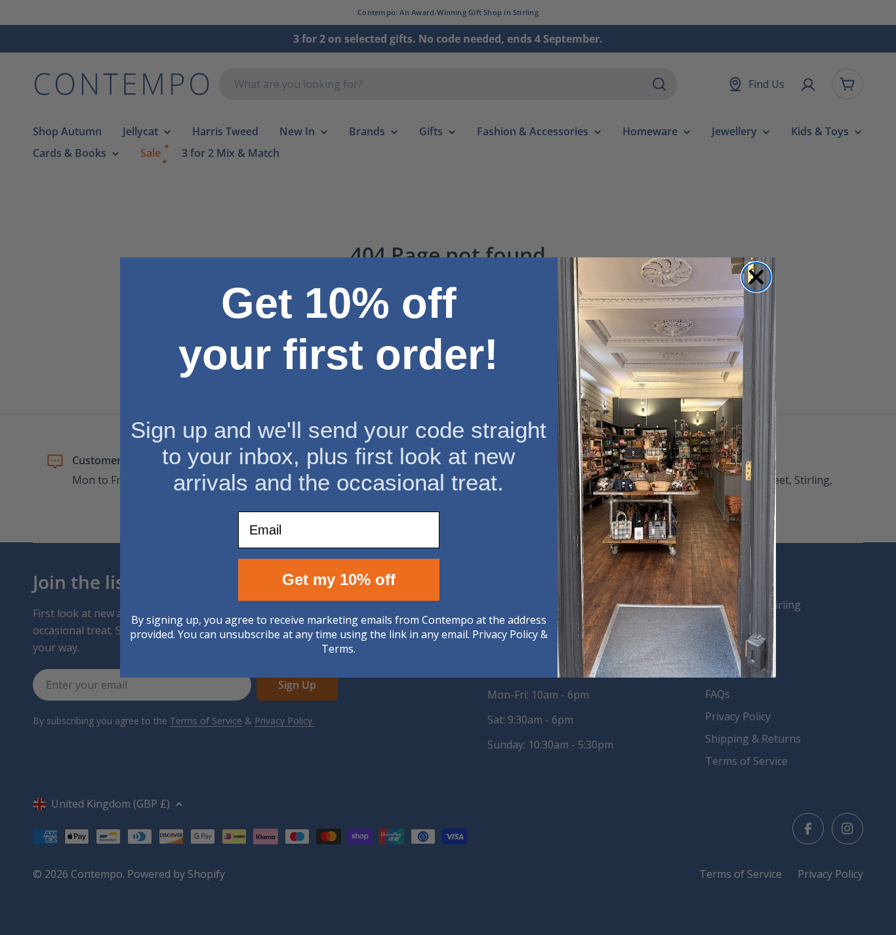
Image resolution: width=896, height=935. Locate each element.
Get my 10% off (339, 579)
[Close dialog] (756, 277)
